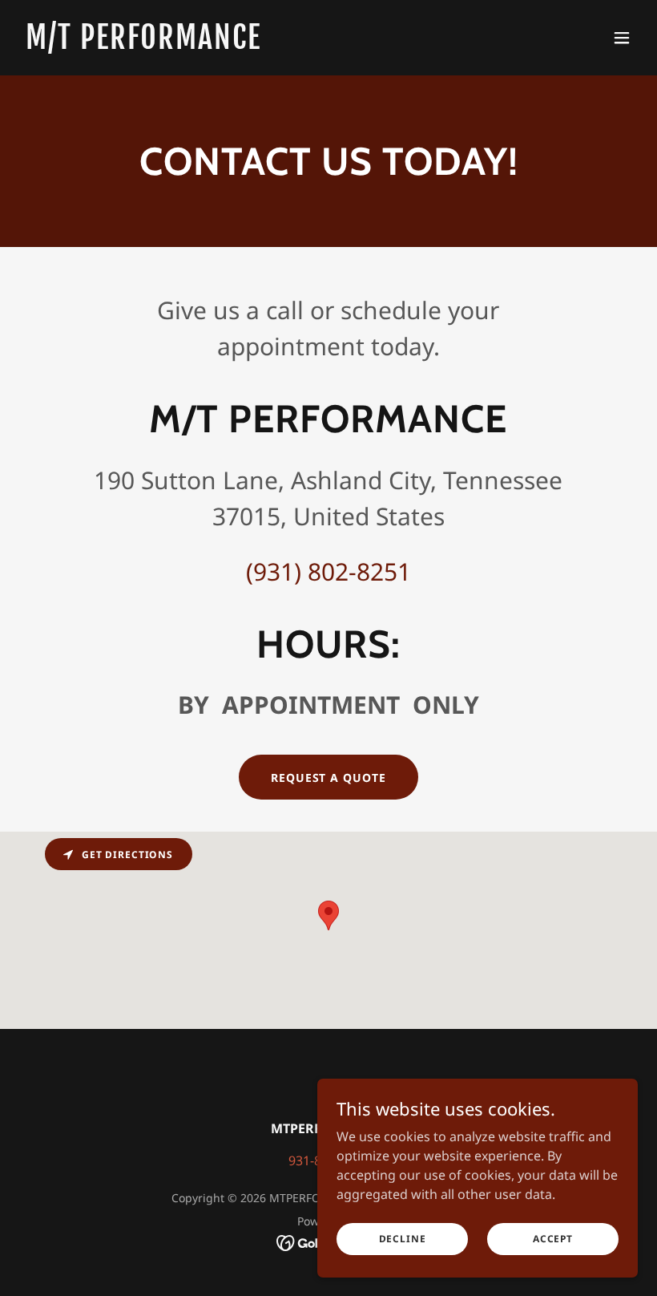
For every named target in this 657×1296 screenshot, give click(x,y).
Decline (402, 1238)
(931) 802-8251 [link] (328, 571)
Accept (553, 1238)
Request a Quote (329, 777)
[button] (622, 38)
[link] (143, 44)
